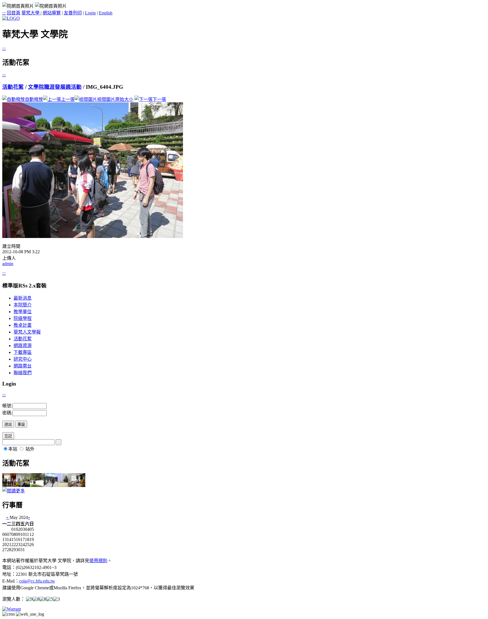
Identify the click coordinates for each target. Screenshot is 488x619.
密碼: (7, 412)
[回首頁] (11, 18)
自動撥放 (34, 99)
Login (90, 12)
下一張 (159, 99)
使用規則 (98, 560)
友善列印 (73, 12)
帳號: (7, 405)
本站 (12, 449)
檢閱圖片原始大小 (115, 99)
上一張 (68, 99)
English (105, 12)
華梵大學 (31, 12)
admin (7, 263)
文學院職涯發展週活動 (55, 87)
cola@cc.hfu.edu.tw (37, 581)
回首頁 (13, 12)
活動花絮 (13, 87)
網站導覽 (52, 12)
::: (4, 12)
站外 (29, 449)
